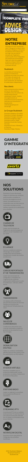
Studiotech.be (14, 454)
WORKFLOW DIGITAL (12, 432)
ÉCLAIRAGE (8, 247)
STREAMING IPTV (11, 409)
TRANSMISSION (10, 298)
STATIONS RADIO (11, 389)
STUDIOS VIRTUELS (11, 368)
